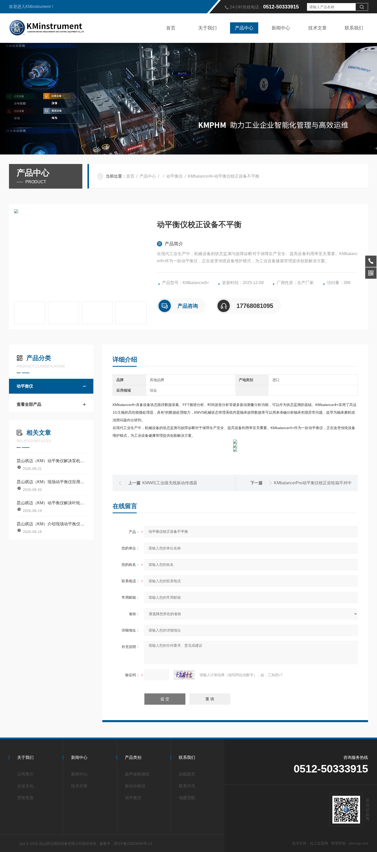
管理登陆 (338, 843)
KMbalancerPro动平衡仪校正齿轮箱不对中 (313, 483)
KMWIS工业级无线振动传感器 (169, 483)
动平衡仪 (174, 176)
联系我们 (354, 28)
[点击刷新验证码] (184, 675)
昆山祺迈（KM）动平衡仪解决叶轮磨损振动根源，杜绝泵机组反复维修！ (51, 503)
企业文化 (25, 786)
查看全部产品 (29, 404)
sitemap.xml (358, 843)
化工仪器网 (319, 843)
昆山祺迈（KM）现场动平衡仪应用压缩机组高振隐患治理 (51, 482)
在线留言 (187, 774)
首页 (170, 28)
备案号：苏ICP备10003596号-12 (126, 843)
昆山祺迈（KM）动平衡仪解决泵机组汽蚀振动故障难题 (51, 461)
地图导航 (187, 798)
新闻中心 (281, 28)
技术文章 (317, 28)
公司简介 (25, 774)
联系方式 (187, 786)
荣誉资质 (25, 798)
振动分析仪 (135, 786)
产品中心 (244, 28)
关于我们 (207, 28)
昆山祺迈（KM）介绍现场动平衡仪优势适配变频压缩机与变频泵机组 (51, 524)
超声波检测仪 (137, 774)
